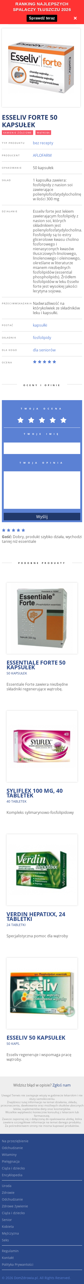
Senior (7, 1219)
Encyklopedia (12, 1175)
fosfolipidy (42, 337)
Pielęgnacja (11, 1161)
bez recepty (43, 142)
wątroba (43, 132)
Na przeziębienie (15, 1141)
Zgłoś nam (61, 1085)
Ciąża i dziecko (13, 1168)
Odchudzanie (12, 1148)
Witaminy (9, 1154)
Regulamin (10, 1251)
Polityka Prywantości (17, 1264)
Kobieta (8, 1226)
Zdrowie (8, 1192)
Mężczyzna (10, 1233)
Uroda (6, 1186)
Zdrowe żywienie (15, 1206)
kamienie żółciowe (17, 132)
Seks (5, 1240)
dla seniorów (44, 350)
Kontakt (8, 1257)
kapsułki (40, 325)
